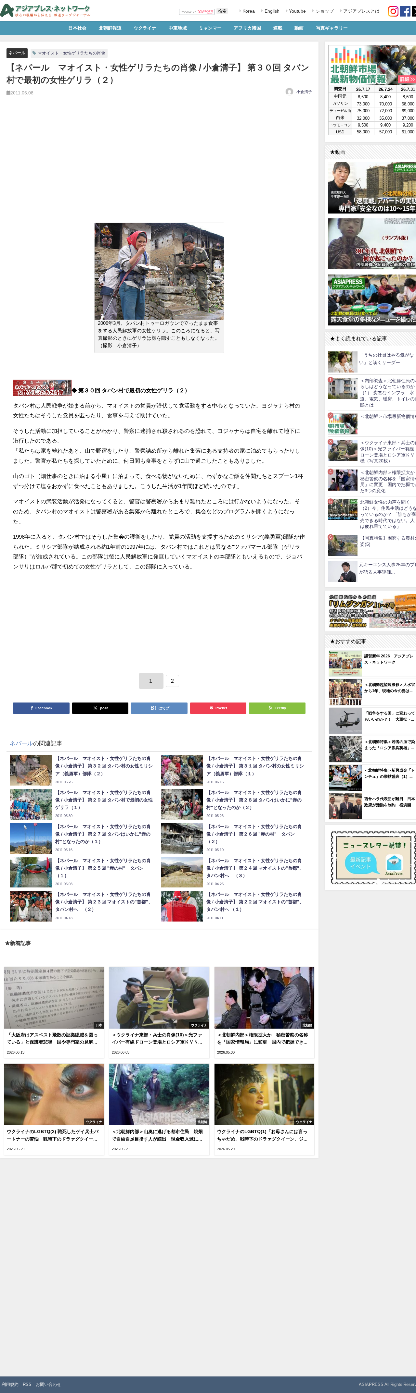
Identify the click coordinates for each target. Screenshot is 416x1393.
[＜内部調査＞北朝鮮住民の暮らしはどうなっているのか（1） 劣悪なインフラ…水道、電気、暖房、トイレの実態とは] (343, 388)
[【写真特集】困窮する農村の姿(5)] (343, 545)
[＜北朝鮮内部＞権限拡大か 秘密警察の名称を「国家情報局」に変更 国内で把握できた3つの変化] (343, 480)
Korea (248, 11)
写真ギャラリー (332, 28)
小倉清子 (304, 92)
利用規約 (10, 1384)
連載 (277, 28)
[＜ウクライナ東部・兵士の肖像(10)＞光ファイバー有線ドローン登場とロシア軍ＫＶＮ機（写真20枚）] (343, 450)
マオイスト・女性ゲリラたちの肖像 (71, 53)
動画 (299, 28)
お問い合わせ (48, 1384)
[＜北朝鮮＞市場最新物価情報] (343, 423)
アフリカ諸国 (247, 28)
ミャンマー (210, 28)
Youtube (297, 11)
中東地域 (178, 28)
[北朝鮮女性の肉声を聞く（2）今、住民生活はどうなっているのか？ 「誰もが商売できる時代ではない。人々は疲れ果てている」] (343, 509)
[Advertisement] (159, 166)
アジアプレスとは (361, 11)
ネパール (16, 53)
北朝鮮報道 (110, 28)
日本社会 (77, 28)
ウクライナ (145, 28)
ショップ (324, 11)
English (271, 11)
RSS (27, 1384)
